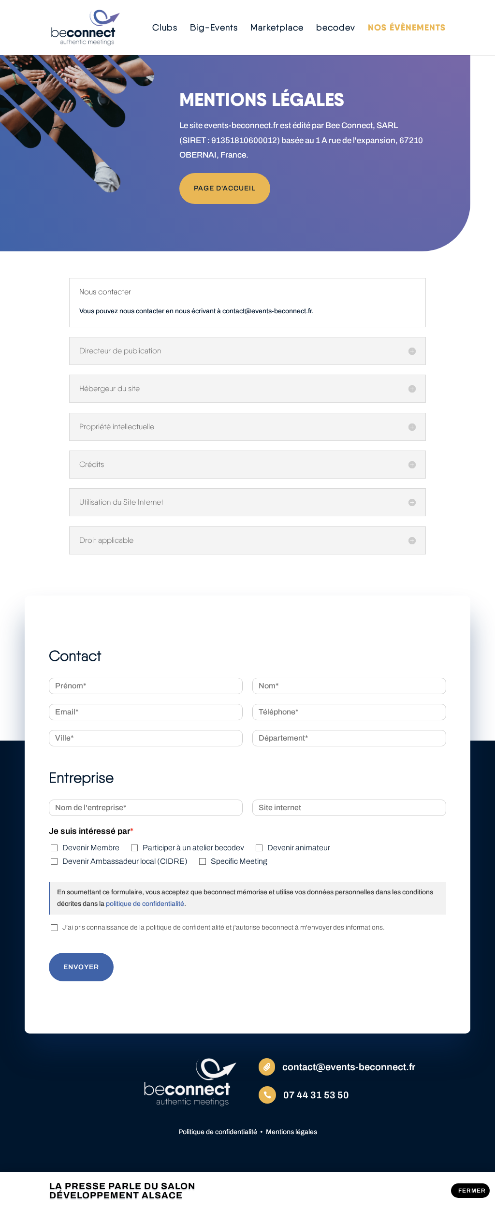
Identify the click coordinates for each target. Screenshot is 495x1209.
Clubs (164, 28)
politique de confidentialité (144, 903)
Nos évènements (407, 28)
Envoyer (81, 967)
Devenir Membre (90, 848)
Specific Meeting (239, 861)
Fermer (472, 1190)
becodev (335, 28)
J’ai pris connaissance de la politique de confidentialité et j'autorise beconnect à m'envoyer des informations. (223, 927)
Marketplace (277, 28)
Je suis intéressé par (89, 831)
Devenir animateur (298, 848)
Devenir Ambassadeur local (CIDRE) (125, 861)
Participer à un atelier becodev (193, 848)
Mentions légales (291, 1132)
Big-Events (214, 28)
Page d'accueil (225, 188)
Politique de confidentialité (217, 1132)
